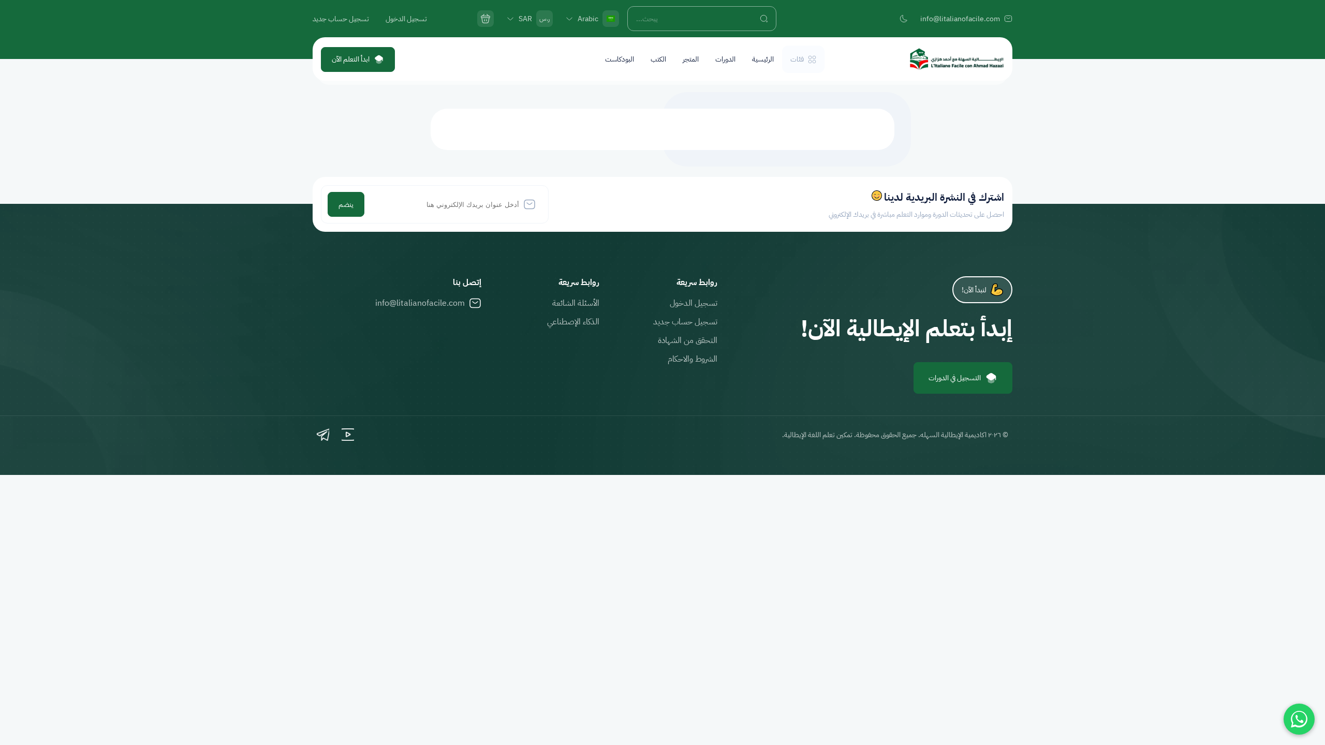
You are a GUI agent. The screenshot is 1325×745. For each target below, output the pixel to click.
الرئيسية (763, 59)
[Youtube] (348, 434)
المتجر (691, 59)
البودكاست (619, 59)
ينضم (346, 204)
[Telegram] (323, 434)
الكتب (658, 59)
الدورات (725, 59)
